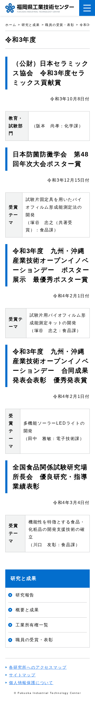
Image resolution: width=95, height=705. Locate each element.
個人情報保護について (31, 682)
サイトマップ (22, 675)
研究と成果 (24, 578)
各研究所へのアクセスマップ (37, 667)
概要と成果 (27, 610)
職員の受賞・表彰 (34, 639)
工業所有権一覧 (32, 625)
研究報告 (25, 595)
